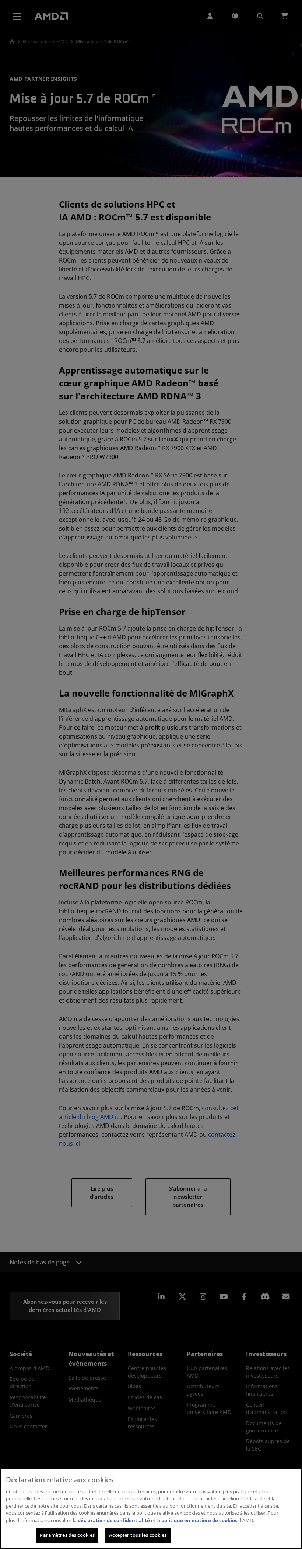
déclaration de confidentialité (114, 1520)
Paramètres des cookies (67, 1535)
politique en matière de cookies (199, 1520)
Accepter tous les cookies (137, 1535)
